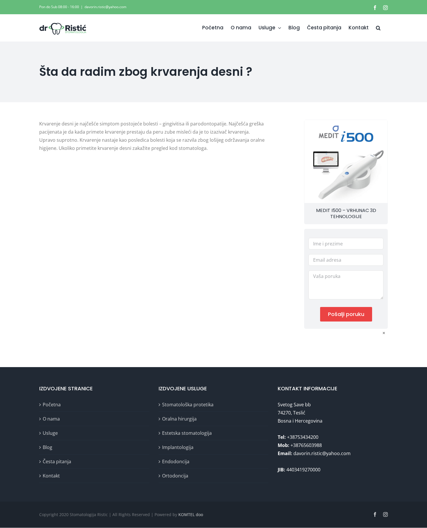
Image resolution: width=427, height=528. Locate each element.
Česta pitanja (57, 461)
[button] (378, 27)
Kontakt (51, 476)
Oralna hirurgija (179, 419)
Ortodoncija (175, 476)
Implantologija (177, 447)
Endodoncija (175, 461)
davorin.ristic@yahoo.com (105, 6)
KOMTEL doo (190, 514)
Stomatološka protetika (188, 404)
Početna (52, 404)
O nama (51, 419)
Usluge (50, 433)
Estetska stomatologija (187, 433)
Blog (47, 447)
